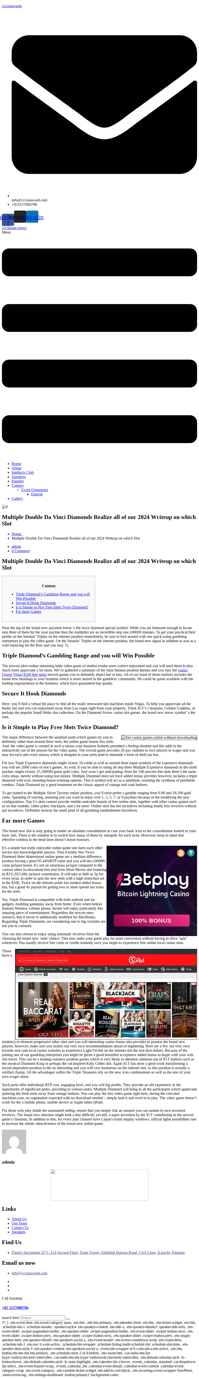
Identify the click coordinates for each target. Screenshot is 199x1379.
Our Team (19, 1223)
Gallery (17, 498)
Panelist (18, 481)
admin (16, 546)
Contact (18, 485)
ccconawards (12, 6)
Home (16, 464)
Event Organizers (34, 490)
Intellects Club (23, 472)
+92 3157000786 (15, 1308)
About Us (19, 1219)
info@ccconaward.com (29, 1273)
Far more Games (28, 612)
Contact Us (20, 1228)
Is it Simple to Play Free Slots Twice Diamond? (52, 607)
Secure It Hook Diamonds (36, 603)
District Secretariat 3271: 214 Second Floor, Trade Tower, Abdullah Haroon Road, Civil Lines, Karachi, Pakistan (98, 1252)
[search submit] (68, 1319)
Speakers (18, 477)
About (16, 468)
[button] (99, 344)
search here (10, 1318)
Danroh (37, 494)
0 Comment (21, 551)
